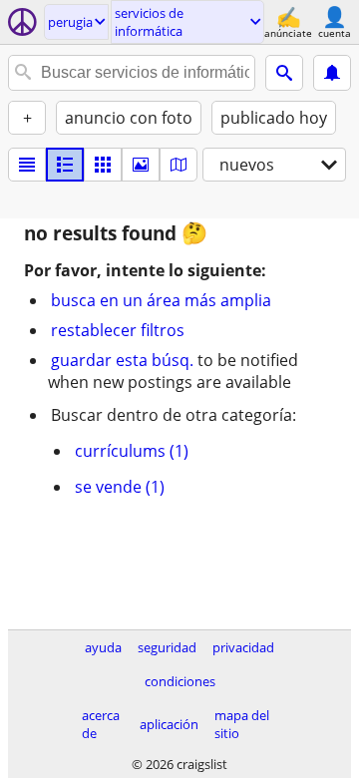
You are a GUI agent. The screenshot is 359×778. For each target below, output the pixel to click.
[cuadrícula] (103, 165)
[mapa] (178, 165)
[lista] (27, 165)
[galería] (141, 165)
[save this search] (332, 73)
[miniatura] (65, 165)
